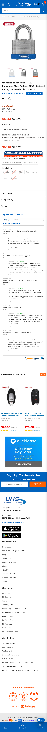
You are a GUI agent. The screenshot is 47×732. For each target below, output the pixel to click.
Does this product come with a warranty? (17, 332)
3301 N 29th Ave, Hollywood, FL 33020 (18, 518)
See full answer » (13, 247)
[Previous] (2, 73)
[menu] (3, 4)
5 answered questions (12, 93)
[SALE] (11, 395)
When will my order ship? (12, 307)
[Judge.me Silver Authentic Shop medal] (34, 696)
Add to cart (11, 398)
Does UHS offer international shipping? (16, 256)
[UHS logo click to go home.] (23, 4)
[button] (8, 250)
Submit (37, 484)
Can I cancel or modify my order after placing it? (20, 231)
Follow (5, 233)
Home (3, 17)
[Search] (23, 10)
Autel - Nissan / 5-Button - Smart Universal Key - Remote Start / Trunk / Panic (11, 416)
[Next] (44, 73)
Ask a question (34, 93)
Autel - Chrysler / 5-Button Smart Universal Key (34, 415)
